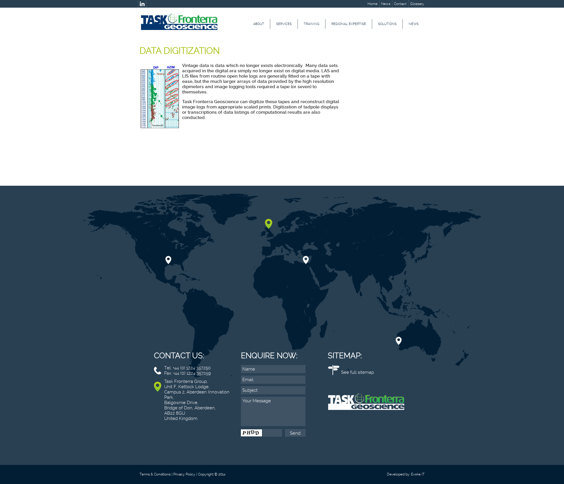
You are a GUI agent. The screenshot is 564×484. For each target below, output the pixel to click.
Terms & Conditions (155, 474)
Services (284, 24)
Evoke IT (417, 474)
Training (311, 24)
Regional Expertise (348, 24)
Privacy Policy (184, 474)
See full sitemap (357, 372)
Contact (400, 4)
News (385, 4)
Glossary (417, 4)
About (258, 24)
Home (372, 4)
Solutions (387, 24)
